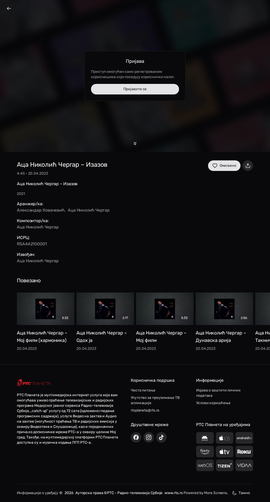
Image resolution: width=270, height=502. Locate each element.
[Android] (205, 438)
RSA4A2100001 (32, 243)
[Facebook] (136, 437)
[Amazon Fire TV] (205, 451)
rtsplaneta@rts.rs (145, 410)
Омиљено (228, 165)
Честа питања (143, 390)
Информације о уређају (37, 493)
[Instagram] (148, 437)
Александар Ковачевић (41, 210)
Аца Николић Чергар (89, 210)
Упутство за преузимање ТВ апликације (155, 400)
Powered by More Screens (205, 493)
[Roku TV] (244, 451)
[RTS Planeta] (34, 383)
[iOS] (225, 438)
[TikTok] (161, 437)
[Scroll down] (135, 143)
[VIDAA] (244, 465)
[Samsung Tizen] (225, 465)
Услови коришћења (213, 403)
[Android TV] (244, 438)
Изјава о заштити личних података (218, 393)
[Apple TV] (225, 451)
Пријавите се (135, 89)
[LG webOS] (205, 465)
